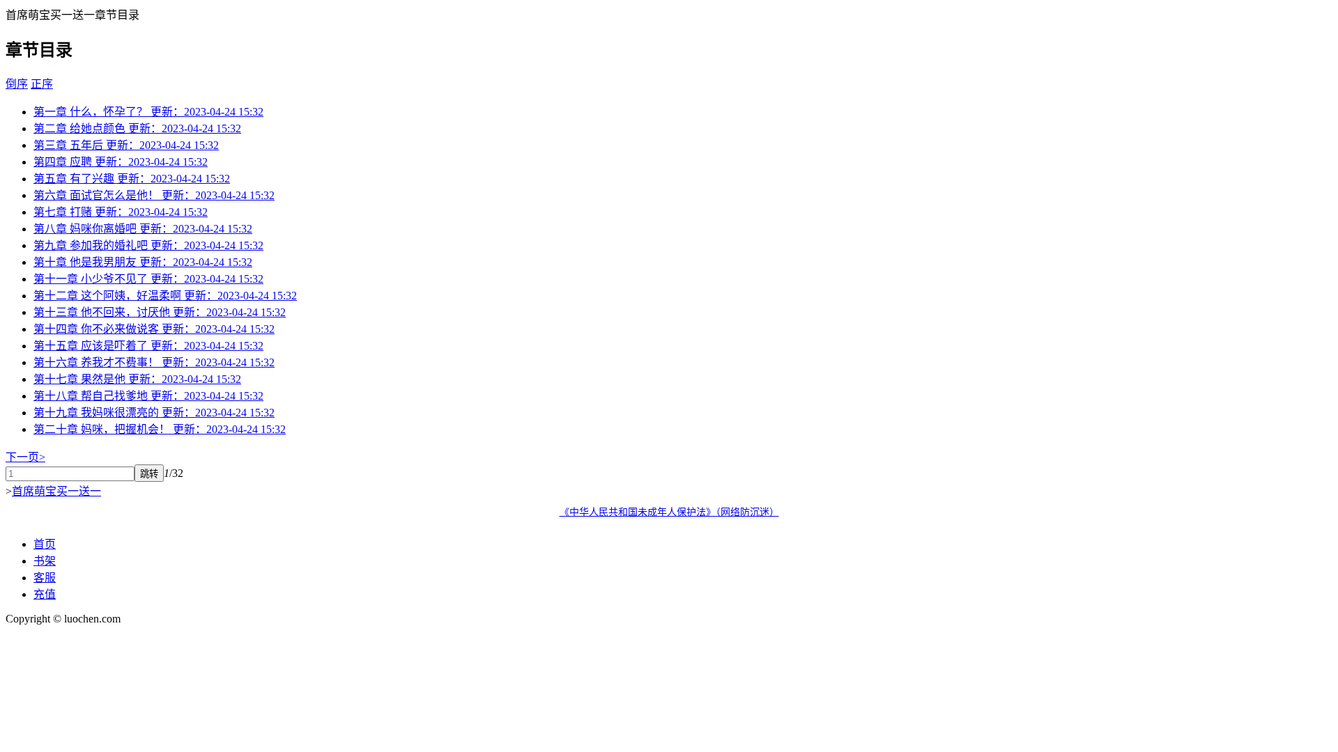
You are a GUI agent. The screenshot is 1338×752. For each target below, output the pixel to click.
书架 (44, 561)
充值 (44, 594)
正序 (42, 84)
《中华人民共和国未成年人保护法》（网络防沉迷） (669, 512)
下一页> (25, 457)
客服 (44, 577)
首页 (44, 544)
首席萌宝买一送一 (56, 491)
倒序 (17, 84)
